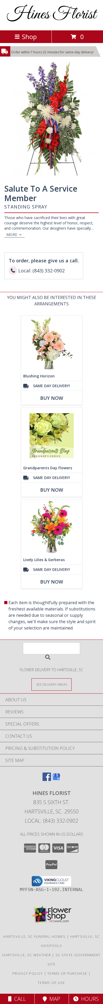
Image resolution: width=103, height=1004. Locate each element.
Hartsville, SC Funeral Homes (34, 936)
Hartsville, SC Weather (26, 955)
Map (53, 998)
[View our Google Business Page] (56, 779)
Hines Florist (51, 14)
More (11, 234)
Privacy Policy (27, 973)
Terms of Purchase (67, 973)
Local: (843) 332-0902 (51, 820)
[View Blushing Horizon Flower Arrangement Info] (51, 343)
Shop (29, 36)
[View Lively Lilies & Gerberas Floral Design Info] (51, 527)
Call (19, 998)
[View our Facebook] (47, 779)
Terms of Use (51, 982)
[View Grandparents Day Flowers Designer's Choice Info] (51, 435)
